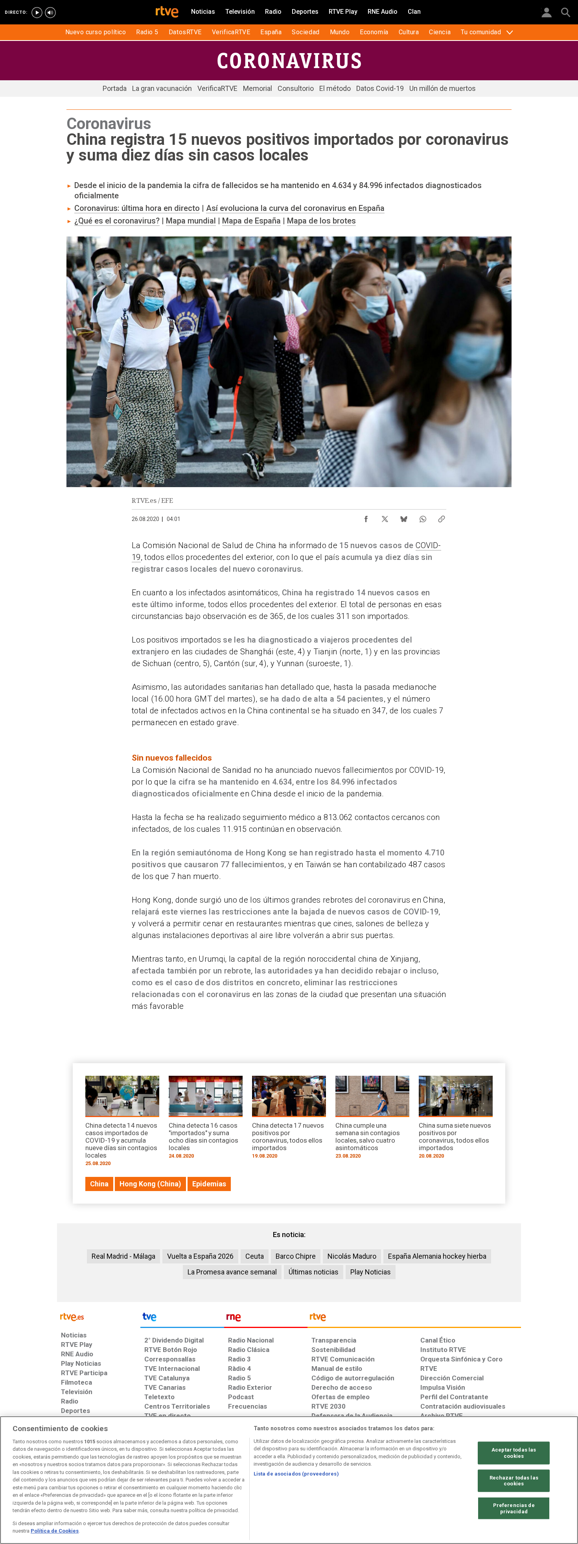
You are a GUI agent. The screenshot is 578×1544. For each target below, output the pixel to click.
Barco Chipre (296, 1256)
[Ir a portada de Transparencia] (414, 1319)
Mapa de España (251, 220)
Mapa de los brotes (321, 220)
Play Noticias (370, 1272)
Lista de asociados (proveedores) (296, 1474)
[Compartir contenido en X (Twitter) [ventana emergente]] (385, 517)
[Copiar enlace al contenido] (441, 517)
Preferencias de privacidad (514, 1508)
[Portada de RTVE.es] (167, 13)
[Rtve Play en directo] (37, 12)
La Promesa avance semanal (232, 1272)
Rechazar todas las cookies (514, 1480)
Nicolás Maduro (352, 1256)
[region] (289, 1480)
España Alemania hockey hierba (437, 1256)
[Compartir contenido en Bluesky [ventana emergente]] (403, 517)
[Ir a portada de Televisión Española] (182, 1319)
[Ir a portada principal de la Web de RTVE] (98, 1316)
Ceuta (254, 1256)
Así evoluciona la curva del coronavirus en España (295, 208)
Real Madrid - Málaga (123, 1256)
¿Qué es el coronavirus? (117, 220)
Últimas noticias (314, 1272)
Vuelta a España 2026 (200, 1256)
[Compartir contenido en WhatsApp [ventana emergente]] (422, 517)
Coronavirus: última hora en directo (137, 208)
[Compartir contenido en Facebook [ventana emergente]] (366, 517)
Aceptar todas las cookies (513, 1453)
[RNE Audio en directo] (50, 12)
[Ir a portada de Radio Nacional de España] (265, 1319)
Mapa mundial (191, 220)
